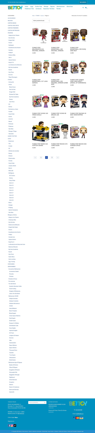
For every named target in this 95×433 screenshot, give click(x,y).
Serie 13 (11, 183)
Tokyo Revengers (13, 77)
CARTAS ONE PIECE (13, 25)
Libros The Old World (14, 293)
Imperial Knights (13, 330)
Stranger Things (12, 131)
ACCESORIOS (11, 18)
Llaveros (11, 119)
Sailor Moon (12, 256)
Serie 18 (11, 195)
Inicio (26, 6)
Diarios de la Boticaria (14, 224)
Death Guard (12, 320)
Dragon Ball (11, 40)
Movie (10, 202)
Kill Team (11, 333)
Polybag (11, 207)
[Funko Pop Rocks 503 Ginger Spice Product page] (78, 131)
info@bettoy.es (79, 413)
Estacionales (12, 158)
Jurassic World (12, 165)
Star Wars (11, 128)
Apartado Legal (80, 431)
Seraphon (11, 382)
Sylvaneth (11, 392)
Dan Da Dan (12, 37)
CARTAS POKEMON (13, 28)
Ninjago (10, 205)
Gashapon (11, 45)
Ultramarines (12, 357)
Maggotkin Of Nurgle (14, 374)
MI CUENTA (83, 2)
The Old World (12, 283)
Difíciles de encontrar (14, 151)
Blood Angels (12, 313)
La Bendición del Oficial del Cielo (17, 244)
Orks (10, 340)
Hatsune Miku (12, 55)
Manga (46, 6)
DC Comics (12, 175)
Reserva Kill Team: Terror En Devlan (57, 410)
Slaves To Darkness (14, 387)
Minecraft (11, 170)
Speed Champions (13, 210)
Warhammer (61, 6)
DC (9, 104)
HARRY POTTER (12, 136)
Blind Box (70, 6)
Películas (11, 123)
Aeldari (11, 305)
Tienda (58, 8)
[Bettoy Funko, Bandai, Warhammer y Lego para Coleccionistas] (15, 7)
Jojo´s (10, 57)
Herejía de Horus (13, 278)
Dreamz (10, 155)
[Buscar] (83, 7)
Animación (11, 82)
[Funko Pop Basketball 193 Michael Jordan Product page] (59, 35)
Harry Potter (11, 114)
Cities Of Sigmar (13, 367)
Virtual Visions (50, 431)
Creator (10, 146)
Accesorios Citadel (14, 271)
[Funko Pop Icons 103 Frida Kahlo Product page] (40, 101)
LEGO (9, 138)
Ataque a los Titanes (14, 217)
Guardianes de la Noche (15, 47)
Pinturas (11, 276)
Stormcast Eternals (14, 389)
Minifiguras (11, 173)
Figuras (52, 6)
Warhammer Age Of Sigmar (15, 362)
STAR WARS (11, 264)
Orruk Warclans (13, 379)
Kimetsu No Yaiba (13, 94)
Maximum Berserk (13, 246)
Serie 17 (11, 192)
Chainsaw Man (12, 219)
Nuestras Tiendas (48, 8)
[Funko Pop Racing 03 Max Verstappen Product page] (78, 101)
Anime (10, 84)
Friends (10, 160)
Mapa (16, 417)
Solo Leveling (12, 259)
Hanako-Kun (12, 237)
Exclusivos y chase (13, 109)
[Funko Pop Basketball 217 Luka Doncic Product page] (40, 67)
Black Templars (13, 310)
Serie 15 (11, 187)
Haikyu (10, 234)
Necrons (11, 337)
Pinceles (11, 274)
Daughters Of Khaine (14, 369)
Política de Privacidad (72, 431)
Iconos (10, 116)
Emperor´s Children (14, 323)
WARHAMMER (11, 266)
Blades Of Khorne (13, 365)
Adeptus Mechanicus (14, 303)
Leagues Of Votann (14, 335)
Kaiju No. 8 (11, 242)
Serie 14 (11, 185)
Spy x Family (12, 261)
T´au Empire (12, 355)
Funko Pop (38, 6)
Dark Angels (12, 318)
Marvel (10, 121)
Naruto (10, 69)
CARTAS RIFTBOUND (13, 30)
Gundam (11, 50)
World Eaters (12, 360)
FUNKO (10, 79)
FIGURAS (10, 32)
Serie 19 (11, 197)
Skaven (11, 384)
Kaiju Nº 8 (11, 62)
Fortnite (10, 111)
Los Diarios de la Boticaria (15, 64)
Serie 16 (11, 190)
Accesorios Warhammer (14, 269)
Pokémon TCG (29, 8)
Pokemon (11, 126)
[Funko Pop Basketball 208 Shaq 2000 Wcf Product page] (78, 35)
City (10, 143)
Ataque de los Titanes (14, 35)
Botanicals (11, 141)
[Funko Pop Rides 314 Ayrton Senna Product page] (40, 131)
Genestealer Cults (13, 325)
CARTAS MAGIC (12, 23)
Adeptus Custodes (13, 301)
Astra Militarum (13, 308)
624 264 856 (79, 409)
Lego (31, 6)
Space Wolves (12, 347)
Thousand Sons (13, 350)
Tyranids (11, 352)
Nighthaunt (12, 377)
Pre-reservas (12, 281)
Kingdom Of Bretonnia (14, 291)
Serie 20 (11, 200)
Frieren (10, 42)
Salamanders (12, 342)
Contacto (38, 8)
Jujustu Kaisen (12, 60)
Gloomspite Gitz (13, 372)
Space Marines (13, 345)
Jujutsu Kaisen (12, 239)
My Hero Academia (13, 67)
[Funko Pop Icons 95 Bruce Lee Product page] (59, 101)
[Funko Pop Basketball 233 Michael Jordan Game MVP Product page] (59, 67)
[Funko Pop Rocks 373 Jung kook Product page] (59, 131)
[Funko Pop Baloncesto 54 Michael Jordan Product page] (40, 35)
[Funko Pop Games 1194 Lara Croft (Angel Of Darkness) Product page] (78, 67)
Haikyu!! (11, 52)
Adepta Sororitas (13, 298)
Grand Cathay (12, 288)
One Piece (11, 72)
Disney (10, 106)
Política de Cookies (63, 431)
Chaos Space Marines (14, 315)
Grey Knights (12, 328)
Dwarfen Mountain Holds (15, 286)
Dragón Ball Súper (13, 227)
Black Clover (12, 87)
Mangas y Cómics (12, 214)
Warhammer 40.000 (13, 296)
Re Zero (11, 74)
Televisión (11, 133)
